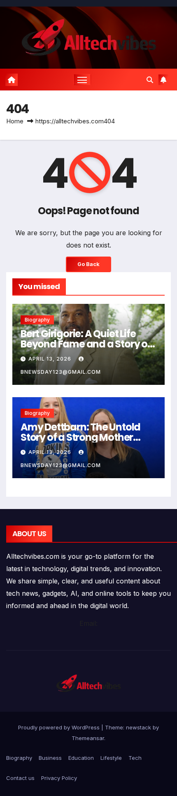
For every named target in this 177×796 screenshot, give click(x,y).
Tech (135, 757)
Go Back (88, 264)
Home (14, 121)
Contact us (20, 778)
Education (81, 757)
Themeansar (88, 738)
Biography (37, 320)
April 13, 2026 (50, 359)
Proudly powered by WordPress (59, 727)
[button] (150, 80)
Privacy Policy (59, 778)
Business (50, 757)
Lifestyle (111, 757)
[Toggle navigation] (82, 80)
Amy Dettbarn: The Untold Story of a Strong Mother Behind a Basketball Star (80, 437)
